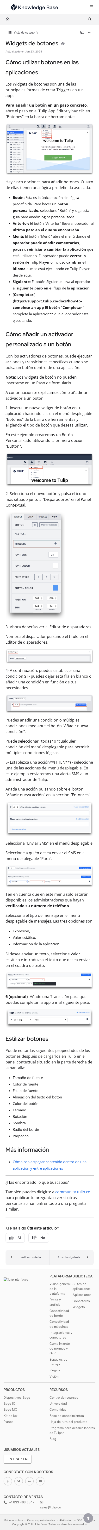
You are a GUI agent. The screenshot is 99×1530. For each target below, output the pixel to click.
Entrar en (17, 1459)
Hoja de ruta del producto (68, 1422)
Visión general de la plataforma (60, 1289)
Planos (8, 1422)
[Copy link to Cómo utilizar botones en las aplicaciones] (45, 73)
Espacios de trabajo (58, 1361)
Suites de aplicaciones (82, 1286)
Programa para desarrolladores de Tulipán (72, 1430)
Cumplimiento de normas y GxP (60, 1348)
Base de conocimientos (67, 1416)
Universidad (58, 1403)
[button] (28, 1257)
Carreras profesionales (41, 1520)
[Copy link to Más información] (56, 1150)
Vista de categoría (25, 32)
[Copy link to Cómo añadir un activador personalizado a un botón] (79, 345)
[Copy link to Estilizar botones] (56, 1039)
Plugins (55, 1370)
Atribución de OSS (70, 1520)
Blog (53, 1439)
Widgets (79, 1307)
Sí (19, 1238)
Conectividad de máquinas (59, 1324)
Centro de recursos (64, 1397)
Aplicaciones (82, 1295)
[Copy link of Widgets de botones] (63, 44)
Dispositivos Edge (17, 1397)
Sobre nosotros (13, 1520)
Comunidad (58, 1409)
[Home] (34, 7)
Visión (54, 1376)
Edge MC (10, 1409)
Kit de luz (11, 1416)
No (42, 1238)
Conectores (81, 1301)
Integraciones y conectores (61, 1335)
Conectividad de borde (59, 1313)
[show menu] (91, 7)
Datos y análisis (55, 1302)
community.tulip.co (72, 1192)
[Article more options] (90, 32)
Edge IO (9, 1403)
